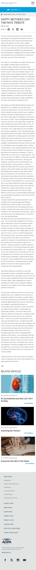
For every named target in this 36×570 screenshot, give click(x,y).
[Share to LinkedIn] (17, 29)
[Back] (2, 14)
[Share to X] (13, 29)
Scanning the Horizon (10, 431)
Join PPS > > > (16, 10)
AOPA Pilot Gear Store (12, 528)
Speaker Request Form (10, 498)
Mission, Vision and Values (11, 484)
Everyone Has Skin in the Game (15, 461)
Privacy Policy (9, 520)
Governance (7, 487)
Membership (7, 480)
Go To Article (28, 403)
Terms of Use (8, 516)
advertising (8, 512)
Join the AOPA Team (9, 491)
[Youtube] (24, 560)
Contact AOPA (8, 503)
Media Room (8, 507)
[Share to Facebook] (8, 29)
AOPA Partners (8, 494)
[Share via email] (21, 29)
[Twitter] (11, 560)
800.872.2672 (5, 552)
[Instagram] (18, 560)
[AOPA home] (9, 4)
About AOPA (8, 476)
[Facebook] (5, 560)
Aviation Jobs (8, 524)
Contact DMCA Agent (11, 532)
